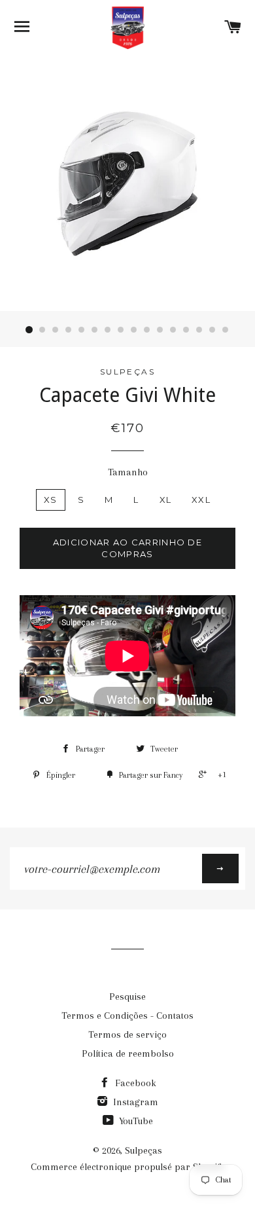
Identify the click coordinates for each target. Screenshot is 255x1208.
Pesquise (127, 996)
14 (199, 330)
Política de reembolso (128, 1053)
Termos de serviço (127, 1034)
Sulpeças (143, 1150)
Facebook (134, 1083)
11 (160, 330)
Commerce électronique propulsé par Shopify (128, 1167)
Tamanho (128, 472)
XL (166, 499)
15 (212, 330)
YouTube (134, 1121)
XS (51, 499)
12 (173, 330)
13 (186, 330)
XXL (201, 499)
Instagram (134, 1102)
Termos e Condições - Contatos (127, 1015)
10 (147, 330)
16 (225, 330)
